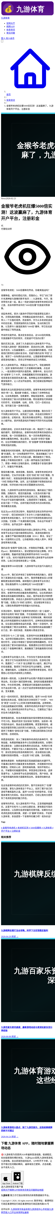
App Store (6, 1183)
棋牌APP (10, 26)
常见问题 (10, 33)
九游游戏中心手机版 (39, 1209)
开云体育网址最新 (20, 1212)
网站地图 (39, 1190)
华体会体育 (24, 1209)
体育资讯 (10, 30)
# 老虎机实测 (21, 828)
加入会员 (9, 38)
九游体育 (15, 1209)
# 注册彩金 (15, 831)
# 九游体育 (46, 828)
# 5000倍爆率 (34, 828)
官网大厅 (10, 23)
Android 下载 (18, 1183)
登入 (3, 38)
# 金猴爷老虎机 (8, 828)
